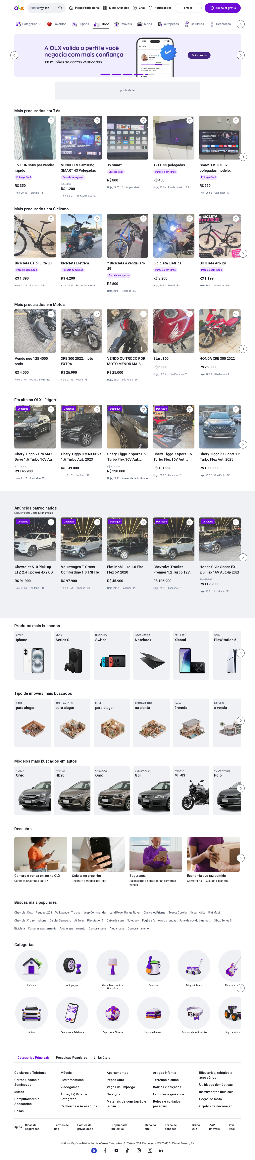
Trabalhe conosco (171, 1127)
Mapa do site (150, 1127)
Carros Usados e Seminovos (26, 1082)
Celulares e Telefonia (30, 1073)
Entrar (188, 8)
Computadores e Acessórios (26, 1101)
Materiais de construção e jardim (126, 1104)
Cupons (83, 24)
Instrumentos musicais (216, 1092)
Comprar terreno (138, 928)
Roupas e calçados (167, 1087)
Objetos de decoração (215, 1106)
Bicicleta (19, 928)
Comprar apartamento (42, 928)
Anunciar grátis (226, 8)
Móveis (66, 1073)
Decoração (223, 24)
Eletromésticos (72, 1080)
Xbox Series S (223, 920)
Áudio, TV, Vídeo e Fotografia (74, 1096)
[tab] (33, 1057)
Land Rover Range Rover (125, 912)
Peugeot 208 (44, 912)
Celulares (197, 24)
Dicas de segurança (32, 1127)
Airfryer (79, 920)
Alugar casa (117, 928)
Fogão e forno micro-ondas (159, 920)
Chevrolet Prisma (154, 912)
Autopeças (171, 24)
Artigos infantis (164, 1073)
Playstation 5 (95, 920)
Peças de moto (210, 1099)
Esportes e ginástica (168, 1094)
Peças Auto (115, 1080)
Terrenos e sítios (166, 1080)
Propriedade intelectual (119, 1127)
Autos (148, 24)
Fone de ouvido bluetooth (195, 920)
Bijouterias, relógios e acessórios (215, 1075)
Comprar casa (97, 928)
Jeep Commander (94, 912)
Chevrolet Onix (23, 912)
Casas (19, 1111)
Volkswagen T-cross (67, 912)
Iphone (42, 920)
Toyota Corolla (178, 912)
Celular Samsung (60, 920)
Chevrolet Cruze (24, 920)
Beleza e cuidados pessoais (166, 1104)
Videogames (70, 1087)
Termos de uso (61, 1127)
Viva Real (232, 1127)
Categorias (29, 24)
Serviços (113, 1094)
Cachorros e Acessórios (79, 1106)
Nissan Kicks (197, 912)
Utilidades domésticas (216, 1085)
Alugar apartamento (72, 928)
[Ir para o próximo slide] (243, 157)
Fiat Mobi (214, 912)
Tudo (105, 24)
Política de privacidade (85, 1127)
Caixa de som (115, 920)
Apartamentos (117, 1073)
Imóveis (126, 24)
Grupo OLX (196, 1127)
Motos (19, 1092)
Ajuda (18, 1127)
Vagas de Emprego (121, 1087)
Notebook (133, 920)
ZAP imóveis (214, 1127)
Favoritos (60, 24)
